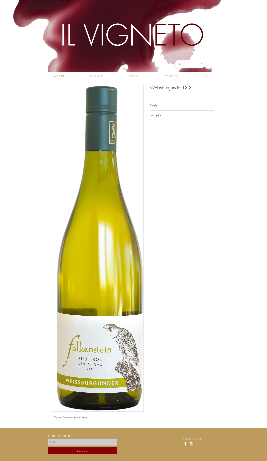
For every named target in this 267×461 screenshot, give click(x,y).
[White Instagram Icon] (191, 443)
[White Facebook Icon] (185, 443)
